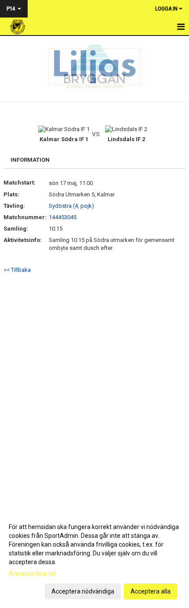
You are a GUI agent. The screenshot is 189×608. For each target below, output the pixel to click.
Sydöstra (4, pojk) (71, 206)
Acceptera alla (151, 591)
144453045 (62, 217)
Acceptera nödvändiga (82, 591)
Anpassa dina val (32, 573)
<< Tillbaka (17, 270)
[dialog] (94, 558)
